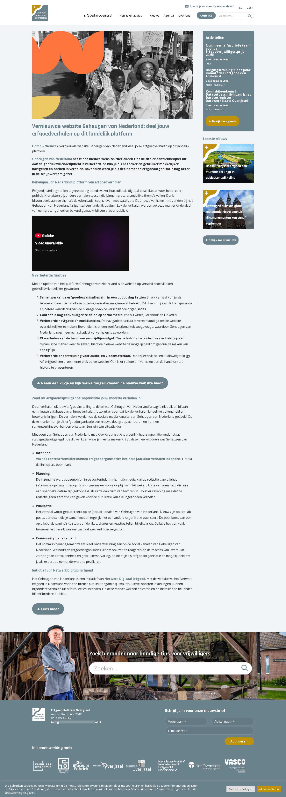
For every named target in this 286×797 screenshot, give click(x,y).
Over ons (184, 15)
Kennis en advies (130, 15)
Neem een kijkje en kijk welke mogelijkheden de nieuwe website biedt (102, 383)
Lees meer (50, 609)
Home (36, 146)
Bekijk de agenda (224, 121)
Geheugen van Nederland (52, 159)
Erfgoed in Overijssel (98, 15)
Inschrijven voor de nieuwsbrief (212, 6)
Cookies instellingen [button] (241, 789)
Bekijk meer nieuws (222, 240)
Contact (206, 15)
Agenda (169, 15)
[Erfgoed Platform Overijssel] (40, 12)
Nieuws (154, 15)
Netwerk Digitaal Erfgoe (123, 579)
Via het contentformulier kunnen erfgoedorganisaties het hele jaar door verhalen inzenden (108, 459)
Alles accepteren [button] (269, 789)
